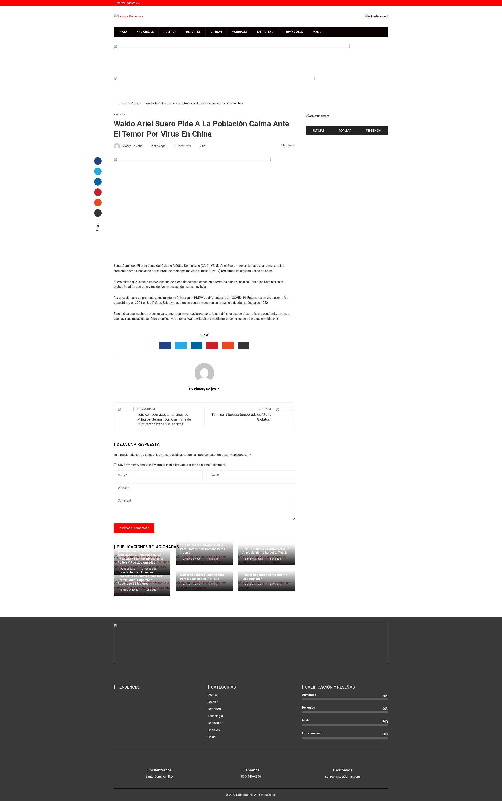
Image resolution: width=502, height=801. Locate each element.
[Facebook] (98, 161)
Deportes (193, 31)
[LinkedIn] (98, 182)
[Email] (98, 213)
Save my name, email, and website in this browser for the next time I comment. (172, 465)
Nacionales (145, 31)
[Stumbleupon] (98, 202)
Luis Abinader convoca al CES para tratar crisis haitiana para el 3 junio (203, 548)
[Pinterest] (98, 192)
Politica (170, 31)
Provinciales (293, 31)
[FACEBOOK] (165, 345)
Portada (119, 114)
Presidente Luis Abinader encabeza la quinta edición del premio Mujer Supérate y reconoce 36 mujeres (140, 578)
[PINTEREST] (212, 345)
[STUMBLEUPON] (228, 345)
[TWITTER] (181, 345)
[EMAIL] (243, 345)
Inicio (123, 31)
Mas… (317, 31)
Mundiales (239, 31)
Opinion (216, 31)
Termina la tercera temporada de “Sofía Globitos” (241, 414)
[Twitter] (98, 171)
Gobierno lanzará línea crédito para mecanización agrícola (202, 577)
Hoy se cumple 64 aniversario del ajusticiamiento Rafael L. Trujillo (266, 551)
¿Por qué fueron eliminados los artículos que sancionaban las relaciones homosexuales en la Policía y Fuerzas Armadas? (140, 557)
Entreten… (265, 31)
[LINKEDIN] (196, 345)
